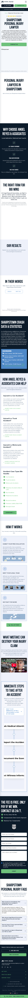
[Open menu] (26, 1)
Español (12, 993)
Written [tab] (18, 291)
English (17, 993)
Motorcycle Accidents (12, 483)
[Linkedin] (7, 967)
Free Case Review (14, 954)
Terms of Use (4, 990)
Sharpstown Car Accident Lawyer (13, 409)
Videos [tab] (9, 291)
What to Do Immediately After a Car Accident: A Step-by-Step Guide (12, 712)
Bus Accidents (10, 492)
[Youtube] (10, 967)
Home (6, 13)
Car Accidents (10, 477)
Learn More (9, 512)
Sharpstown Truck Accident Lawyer (13, 435)
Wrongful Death (10, 506)
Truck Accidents (10, 480)
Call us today (15, 625)
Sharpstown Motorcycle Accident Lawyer (12, 462)
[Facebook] (5, 967)
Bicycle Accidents (11, 500)
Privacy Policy (10, 990)
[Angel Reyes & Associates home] (7, 2)
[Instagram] (2, 967)
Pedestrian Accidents (12, 495)
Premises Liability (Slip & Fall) (14, 503)
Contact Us (20, 5)
